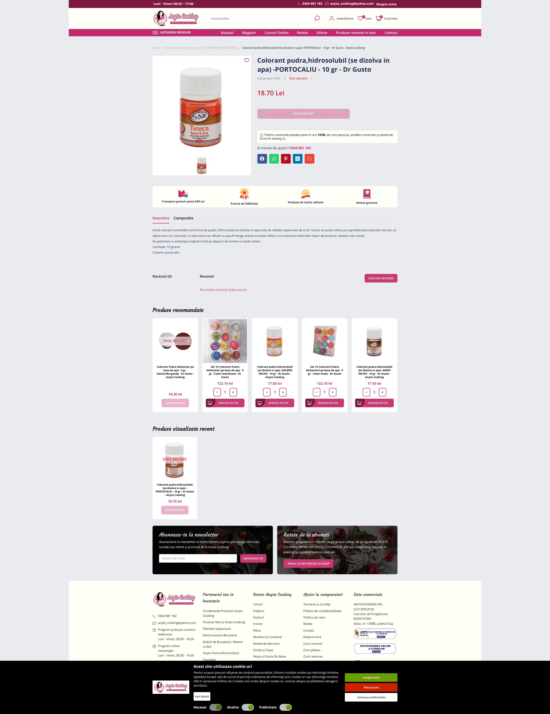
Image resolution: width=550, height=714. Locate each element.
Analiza (233, 707)
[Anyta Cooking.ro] (171, 687)
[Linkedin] (297, 159)
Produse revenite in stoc (356, 32)
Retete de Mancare (266, 644)
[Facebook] (262, 159)
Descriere (161, 218)
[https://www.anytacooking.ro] (176, 18)
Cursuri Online (276, 32)
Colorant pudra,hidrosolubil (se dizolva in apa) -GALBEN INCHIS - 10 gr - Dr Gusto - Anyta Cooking (275, 372)
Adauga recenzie (381, 278)
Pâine (257, 631)
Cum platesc (312, 650)
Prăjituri (258, 611)
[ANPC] (375, 634)
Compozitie (183, 218)
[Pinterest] (286, 159)
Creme (257, 624)
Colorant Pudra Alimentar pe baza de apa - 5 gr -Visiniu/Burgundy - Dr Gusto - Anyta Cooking (175, 372)
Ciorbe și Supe (263, 650)
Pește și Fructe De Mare (269, 657)
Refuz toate (371, 687)
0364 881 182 (300, 148)
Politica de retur (314, 617)
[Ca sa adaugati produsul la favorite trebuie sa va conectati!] (246, 60)
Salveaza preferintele (371, 697)
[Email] (309, 159)
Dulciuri (258, 617)
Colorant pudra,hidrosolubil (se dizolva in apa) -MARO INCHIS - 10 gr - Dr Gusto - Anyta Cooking (374, 372)
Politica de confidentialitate (322, 611)
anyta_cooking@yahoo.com (177, 623)
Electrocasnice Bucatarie (220, 635)
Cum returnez (313, 657)
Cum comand (312, 644)
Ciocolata (209, 660)
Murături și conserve (267, 637)
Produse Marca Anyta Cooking (224, 622)
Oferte (322, 32)
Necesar (200, 707)
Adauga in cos (228, 403)
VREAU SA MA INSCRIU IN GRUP (308, 563)
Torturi (258, 604)
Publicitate (268, 707)
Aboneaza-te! (253, 558)
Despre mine (312, 637)
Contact (391, 32)
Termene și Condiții (316, 604)
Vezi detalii (202, 696)
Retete (302, 32)
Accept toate (371, 677)
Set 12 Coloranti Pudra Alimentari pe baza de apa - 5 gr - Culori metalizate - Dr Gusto (225, 372)
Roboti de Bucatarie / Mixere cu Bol (223, 644)
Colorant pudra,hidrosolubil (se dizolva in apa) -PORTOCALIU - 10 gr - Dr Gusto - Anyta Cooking (175, 490)
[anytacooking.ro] (174, 599)
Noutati (227, 32)
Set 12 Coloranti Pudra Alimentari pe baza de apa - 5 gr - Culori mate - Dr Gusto (324, 370)
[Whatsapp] (274, 159)
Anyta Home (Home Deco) (221, 653)
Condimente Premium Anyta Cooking (223, 613)
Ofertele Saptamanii (217, 629)
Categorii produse (175, 32)
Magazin (249, 32)
